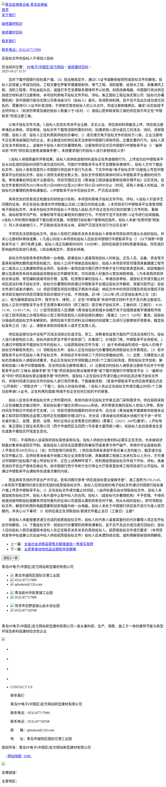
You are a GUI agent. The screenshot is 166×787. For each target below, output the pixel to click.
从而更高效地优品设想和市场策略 (50, 549)
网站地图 (14, 756)
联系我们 (18, 678)
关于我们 (18, 649)
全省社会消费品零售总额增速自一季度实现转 (58, 544)
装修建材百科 (78, 67)
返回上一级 (10, 558)
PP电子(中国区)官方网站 (45, 67)
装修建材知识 (22, 658)
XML (28, 756)
